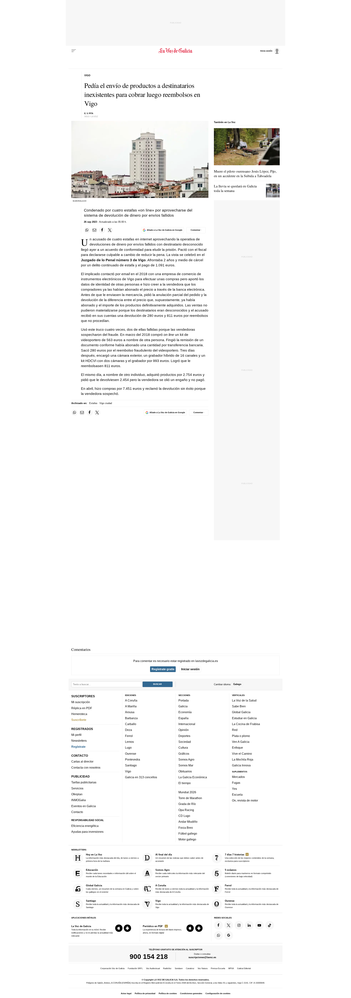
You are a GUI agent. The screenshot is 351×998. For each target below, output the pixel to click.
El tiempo (184, 783)
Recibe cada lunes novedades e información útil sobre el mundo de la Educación (111, 873)
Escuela (237, 794)
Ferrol (129, 735)
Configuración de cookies (217, 993)
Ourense (130, 753)
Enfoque (237, 747)
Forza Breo (185, 827)
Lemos (129, 741)
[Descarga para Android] (127, 928)
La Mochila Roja (242, 759)
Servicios (77, 788)
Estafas (93, 403)
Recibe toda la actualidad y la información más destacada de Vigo (182, 903)
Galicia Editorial (244, 968)
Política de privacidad (145, 993)
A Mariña (131, 706)
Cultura (183, 747)
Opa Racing (186, 809)
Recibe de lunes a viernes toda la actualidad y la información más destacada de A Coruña (182, 888)
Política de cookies (168, 993)
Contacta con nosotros (85, 767)
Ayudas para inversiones (87, 831)
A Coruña (131, 700)
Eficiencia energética (85, 825)
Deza (128, 729)
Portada (183, 700)
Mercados (238, 776)
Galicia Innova (241, 765)
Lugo (128, 747)
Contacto (77, 812)
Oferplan (76, 794)
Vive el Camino (242, 753)
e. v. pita (88, 113)
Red (234, 729)
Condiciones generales (191, 993)
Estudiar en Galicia (244, 718)
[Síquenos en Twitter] (228, 925)
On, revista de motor (245, 800)
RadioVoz (167, 968)
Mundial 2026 (187, 792)
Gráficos (183, 753)
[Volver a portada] (175, 50)
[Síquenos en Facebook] (218, 925)
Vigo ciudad (105, 403)
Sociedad (184, 741)
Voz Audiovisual (153, 968)
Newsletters (79, 740)
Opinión (183, 729)
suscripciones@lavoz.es (202, 957)
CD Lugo (184, 815)
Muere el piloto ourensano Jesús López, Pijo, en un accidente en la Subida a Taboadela (245, 173)
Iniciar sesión (190, 669)
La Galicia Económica (192, 777)
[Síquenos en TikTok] (269, 925)
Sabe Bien (239, 706)
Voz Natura (202, 968)
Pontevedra (132, 759)
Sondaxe (179, 968)
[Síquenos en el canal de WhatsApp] (218, 935)
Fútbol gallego (187, 833)
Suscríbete (78, 719)
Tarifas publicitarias (83, 782)
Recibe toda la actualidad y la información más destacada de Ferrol (251, 888)
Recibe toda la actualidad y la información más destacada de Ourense (251, 903)
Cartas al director (82, 761)
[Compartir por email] (94, 230)
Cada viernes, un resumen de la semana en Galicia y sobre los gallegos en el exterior (112, 888)
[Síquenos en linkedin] (249, 925)
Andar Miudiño (187, 821)
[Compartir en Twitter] (110, 230)
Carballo (130, 724)
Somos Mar (185, 765)
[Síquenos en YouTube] (259, 925)
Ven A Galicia (240, 741)
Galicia (183, 706)
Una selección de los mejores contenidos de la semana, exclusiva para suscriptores (249, 857)
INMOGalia (78, 800)
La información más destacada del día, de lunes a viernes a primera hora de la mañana (112, 857)
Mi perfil (76, 734)
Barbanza (131, 718)
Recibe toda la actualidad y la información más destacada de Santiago (112, 903)
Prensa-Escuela (218, 968)
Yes (234, 788)
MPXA (231, 968)
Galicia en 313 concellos (141, 777)
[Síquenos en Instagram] (239, 925)
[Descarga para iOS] (118, 928)
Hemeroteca (79, 714)
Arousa (129, 712)
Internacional (186, 724)
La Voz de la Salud (244, 700)
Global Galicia (241, 712)
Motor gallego (187, 839)
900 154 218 (149, 956)
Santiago (131, 765)
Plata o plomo (241, 735)
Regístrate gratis (163, 669)
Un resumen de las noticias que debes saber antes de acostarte (179, 857)
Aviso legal (126, 993)
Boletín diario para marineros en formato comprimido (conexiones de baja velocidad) (248, 873)
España (183, 718)
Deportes (184, 735)
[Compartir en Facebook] (102, 230)
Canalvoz (190, 968)
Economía (185, 712)
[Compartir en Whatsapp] (87, 230)
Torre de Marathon (190, 798)
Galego (237, 684)
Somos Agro (186, 759)
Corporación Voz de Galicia (112, 968)
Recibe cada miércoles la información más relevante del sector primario (180, 873)
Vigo (128, 771)
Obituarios (185, 771)
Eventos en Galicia (83, 806)
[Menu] (73, 50)
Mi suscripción (80, 702)
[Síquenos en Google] (228, 935)
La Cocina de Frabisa (246, 724)
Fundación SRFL (135, 968)
